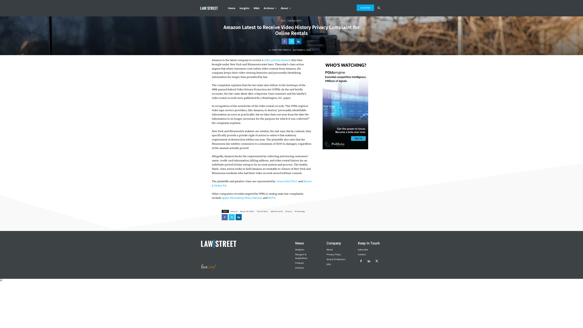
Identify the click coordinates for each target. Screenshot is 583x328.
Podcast (299, 262)
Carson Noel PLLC (287, 181)
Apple (225, 197)
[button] (379, 8)
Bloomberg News (240, 197)
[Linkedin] (298, 41)
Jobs (329, 264)
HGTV (271, 197)
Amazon (234, 211)
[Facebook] (284, 41)
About (330, 249)
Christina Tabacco (281, 50)
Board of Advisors (336, 259)
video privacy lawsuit (276, 60)
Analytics (299, 249)
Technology (300, 211)
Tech (283, 21)
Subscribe (363, 249)
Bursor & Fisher (247, 211)
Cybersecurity (294, 21)
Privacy (289, 211)
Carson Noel (262, 211)
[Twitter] (291, 41)
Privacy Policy (334, 254)
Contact (362, 254)
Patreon (257, 197)
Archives (299, 267)
